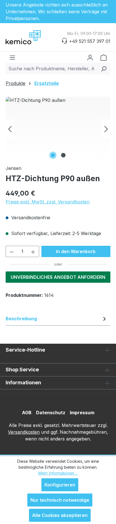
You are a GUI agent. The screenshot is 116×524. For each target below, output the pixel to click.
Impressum (82, 412)
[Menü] (12, 57)
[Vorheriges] (10, 128)
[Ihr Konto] (90, 57)
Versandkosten (24, 432)
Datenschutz (50, 412)
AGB (27, 412)
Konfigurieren (59, 485)
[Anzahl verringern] (11, 251)
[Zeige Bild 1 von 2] (52, 155)
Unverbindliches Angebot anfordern (58, 277)
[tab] (57, 318)
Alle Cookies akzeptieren (60, 515)
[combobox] (51, 68)
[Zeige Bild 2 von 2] (63, 155)
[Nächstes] (106, 128)
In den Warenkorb (75, 251)
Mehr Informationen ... (58, 473)
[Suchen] (103, 68)
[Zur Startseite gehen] (34, 37)
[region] (58, 128)
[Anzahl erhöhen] (33, 251)
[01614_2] (58, 128)
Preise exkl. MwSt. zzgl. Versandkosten (48, 202)
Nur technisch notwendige (59, 500)
